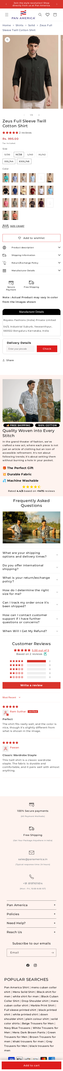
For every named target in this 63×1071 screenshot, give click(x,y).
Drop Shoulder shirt (35, 1000)
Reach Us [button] (14, 932)
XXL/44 (8, 161)
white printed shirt (25, 1014)
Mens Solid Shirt (24, 991)
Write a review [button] (31, 685)
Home (7, 25)
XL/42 (43, 155)
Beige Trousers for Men (38, 1023)
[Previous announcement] (6, 4)
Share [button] (10, 360)
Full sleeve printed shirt (20, 1009)
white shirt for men (26, 996)
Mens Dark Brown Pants (29, 1032)
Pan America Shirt (16, 987)
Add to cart (32, 1065)
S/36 (8, 155)
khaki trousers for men (28, 1041)
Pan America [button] (17, 905)
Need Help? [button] (16, 923)
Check (47, 348)
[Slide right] (39, 115)
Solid (31, 25)
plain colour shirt (37, 1018)
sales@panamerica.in (32, 859)
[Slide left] (24, 115)
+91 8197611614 (33, 883)
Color (6, 168)
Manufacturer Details (31, 311)
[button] (6, 14)
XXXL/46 (24, 161)
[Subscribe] (52, 953)
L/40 (31, 155)
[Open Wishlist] (47, 14)
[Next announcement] (56, 4)
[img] (10, 706)
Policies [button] (13, 914)
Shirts (20, 25)
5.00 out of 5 (40, 650)
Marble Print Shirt (43, 1005)
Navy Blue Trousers (17, 1027)
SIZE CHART (17, 226)
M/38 (19, 154)
